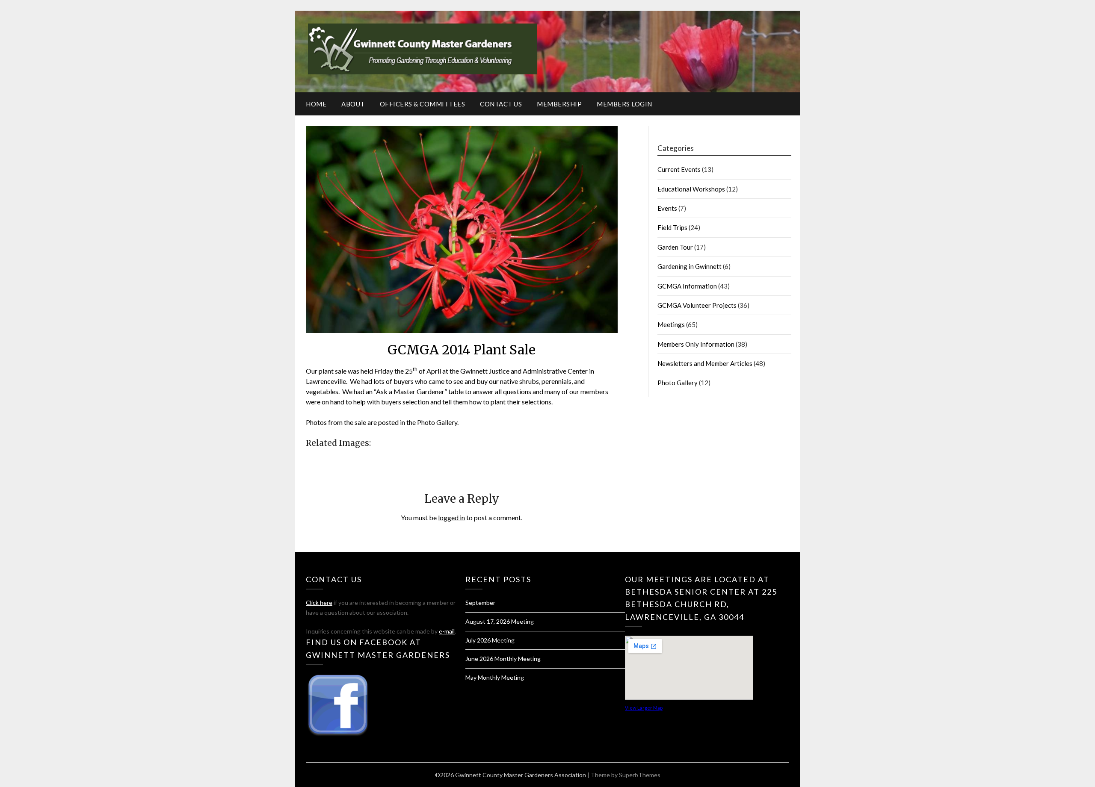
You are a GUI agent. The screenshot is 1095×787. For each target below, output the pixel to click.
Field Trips (672, 227)
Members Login (624, 104)
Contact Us (501, 104)
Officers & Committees (422, 104)
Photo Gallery (677, 382)
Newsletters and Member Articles (704, 363)
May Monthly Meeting (494, 677)
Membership (559, 104)
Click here (319, 602)
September (480, 602)
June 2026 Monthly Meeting (503, 658)
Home (316, 104)
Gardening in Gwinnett (689, 266)
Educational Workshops (691, 189)
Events (667, 208)
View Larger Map (644, 707)
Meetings (671, 324)
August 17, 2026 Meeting (499, 621)
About (353, 104)
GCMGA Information (687, 286)
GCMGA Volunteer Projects (697, 305)
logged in (451, 517)
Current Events (679, 169)
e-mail (447, 631)
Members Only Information (695, 344)
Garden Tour (675, 247)
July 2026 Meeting (490, 640)
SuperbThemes (639, 774)
